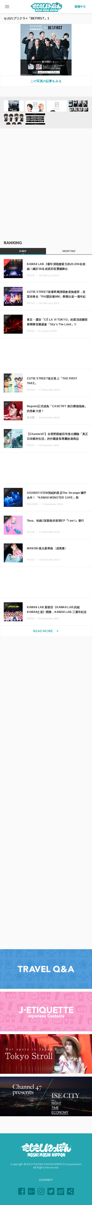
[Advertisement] (46, 184)
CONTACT (46, 1180)
